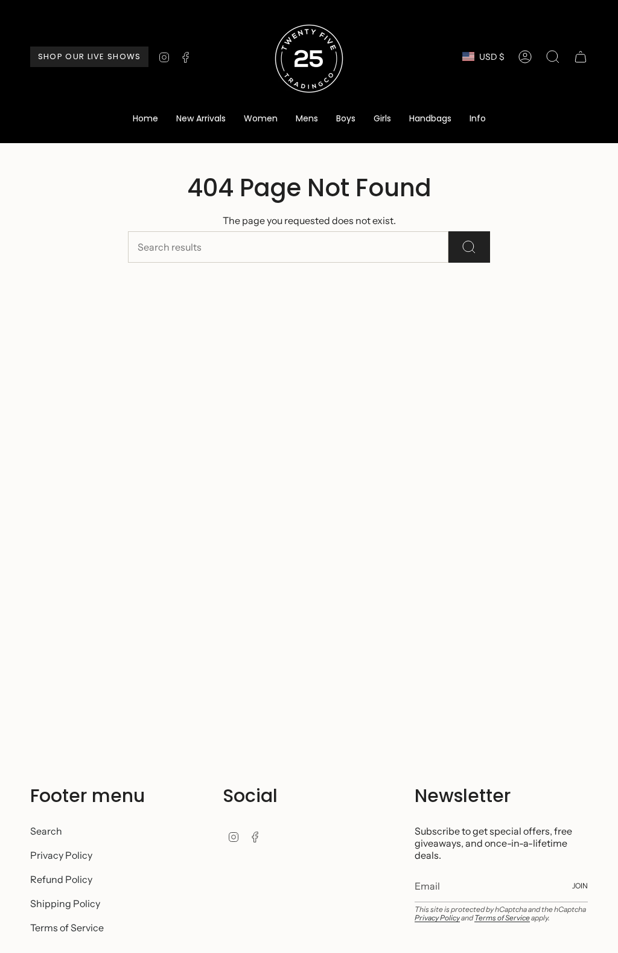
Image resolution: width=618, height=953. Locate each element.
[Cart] (580, 57)
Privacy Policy (61, 855)
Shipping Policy (65, 903)
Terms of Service (67, 928)
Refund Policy (61, 879)
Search (46, 831)
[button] (261, 119)
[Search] (469, 247)
